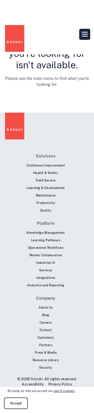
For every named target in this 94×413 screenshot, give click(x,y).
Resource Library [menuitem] (46, 360)
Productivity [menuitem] (45, 203)
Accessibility (33, 384)
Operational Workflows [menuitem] (45, 248)
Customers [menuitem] (46, 337)
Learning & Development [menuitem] (46, 188)
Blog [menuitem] (45, 315)
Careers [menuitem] (46, 322)
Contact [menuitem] (46, 330)
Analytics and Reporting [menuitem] (45, 285)
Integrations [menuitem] (45, 278)
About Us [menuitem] (46, 307)
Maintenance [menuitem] (46, 195)
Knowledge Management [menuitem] (46, 233)
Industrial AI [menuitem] (45, 263)
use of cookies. (64, 391)
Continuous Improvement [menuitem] (46, 165)
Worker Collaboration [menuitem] (45, 255)
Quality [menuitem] (45, 210)
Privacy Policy (60, 384)
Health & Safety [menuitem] (45, 173)
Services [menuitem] (45, 270)
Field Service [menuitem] (46, 180)
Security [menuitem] (45, 367)
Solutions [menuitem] (45, 156)
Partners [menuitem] (46, 345)
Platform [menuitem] (46, 223)
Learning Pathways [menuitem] (45, 240)
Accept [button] (16, 403)
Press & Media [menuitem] (46, 352)
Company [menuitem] (45, 298)
